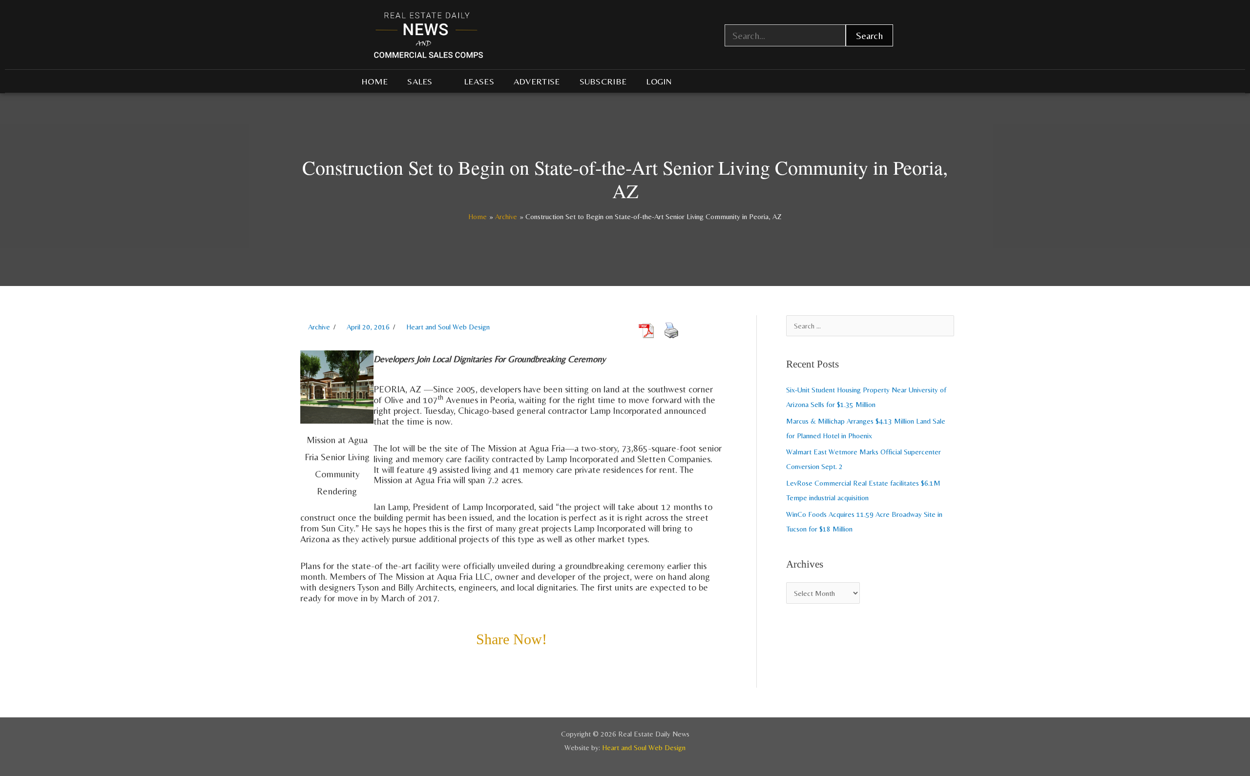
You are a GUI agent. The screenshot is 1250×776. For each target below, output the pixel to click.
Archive (319, 327)
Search (869, 35)
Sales (420, 81)
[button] (303, 665)
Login (659, 81)
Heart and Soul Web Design (448, 327)
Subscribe (603, 81)
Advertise (537, 81)
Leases (479, 81)
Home (374, 81)
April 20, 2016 (368, 327)
